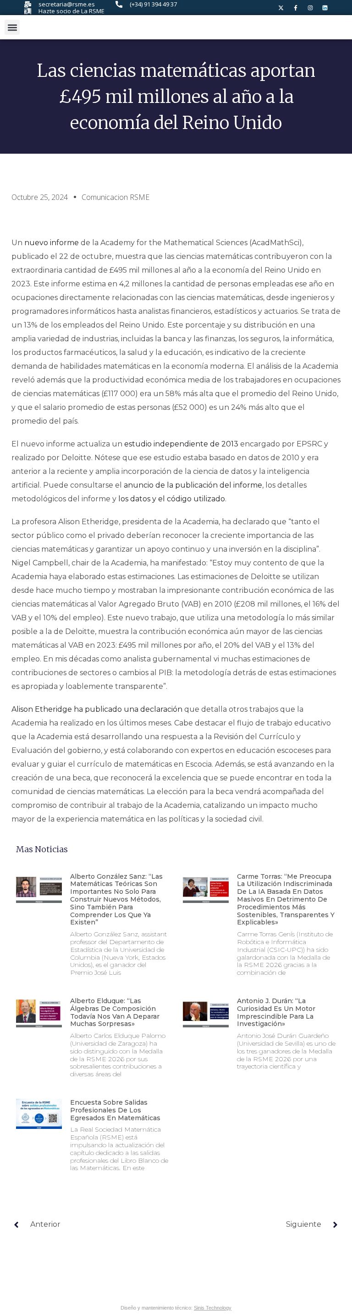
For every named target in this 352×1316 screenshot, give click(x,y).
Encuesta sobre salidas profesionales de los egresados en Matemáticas (115, 1110)
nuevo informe (51, 242)
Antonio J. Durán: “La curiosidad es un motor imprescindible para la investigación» (276, 1012)
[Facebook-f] (295, 8)
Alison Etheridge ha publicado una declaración (96, 709)
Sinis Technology (212, 1308)
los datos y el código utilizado (171, 498)
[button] (12, 27)
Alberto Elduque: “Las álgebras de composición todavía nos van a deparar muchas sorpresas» (115, 1012)
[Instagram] (310, 8)
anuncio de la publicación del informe (193, 485)
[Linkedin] (325, 8)
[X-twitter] (281, 8)
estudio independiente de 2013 (181, 444)
